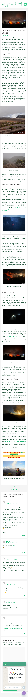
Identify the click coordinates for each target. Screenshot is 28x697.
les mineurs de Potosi (12, 336)
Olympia (7, 558)
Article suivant (14, 489)
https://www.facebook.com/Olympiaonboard (13, 628)
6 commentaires (5, 35)
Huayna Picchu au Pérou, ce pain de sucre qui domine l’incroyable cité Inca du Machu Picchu (14, 209)
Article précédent (14, 486)
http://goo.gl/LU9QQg (17, 545)
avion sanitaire (9, 601)
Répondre (23, 535)
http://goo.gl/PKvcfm (7, 520)
